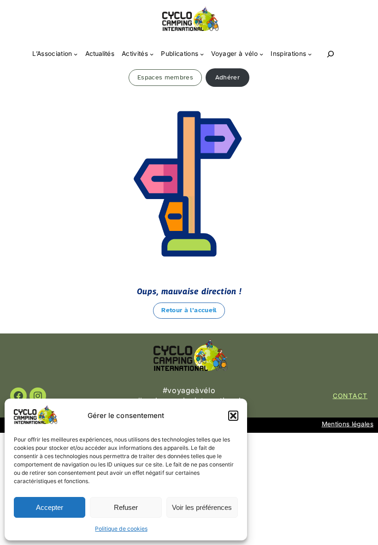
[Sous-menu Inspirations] (310, 54)
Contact (350, 396)
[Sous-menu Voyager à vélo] (261, 54)
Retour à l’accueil (188, 310)
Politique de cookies (121, 528)
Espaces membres (165, 77)
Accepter (49, 507)
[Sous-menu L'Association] (75, 54)
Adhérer (227, 77)
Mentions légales (347, 424)
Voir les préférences (202, 507)
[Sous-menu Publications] (202, 54)
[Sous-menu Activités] (152, 54)
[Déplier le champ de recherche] (330, 54)
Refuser (126, 507)
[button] (233, 415)
